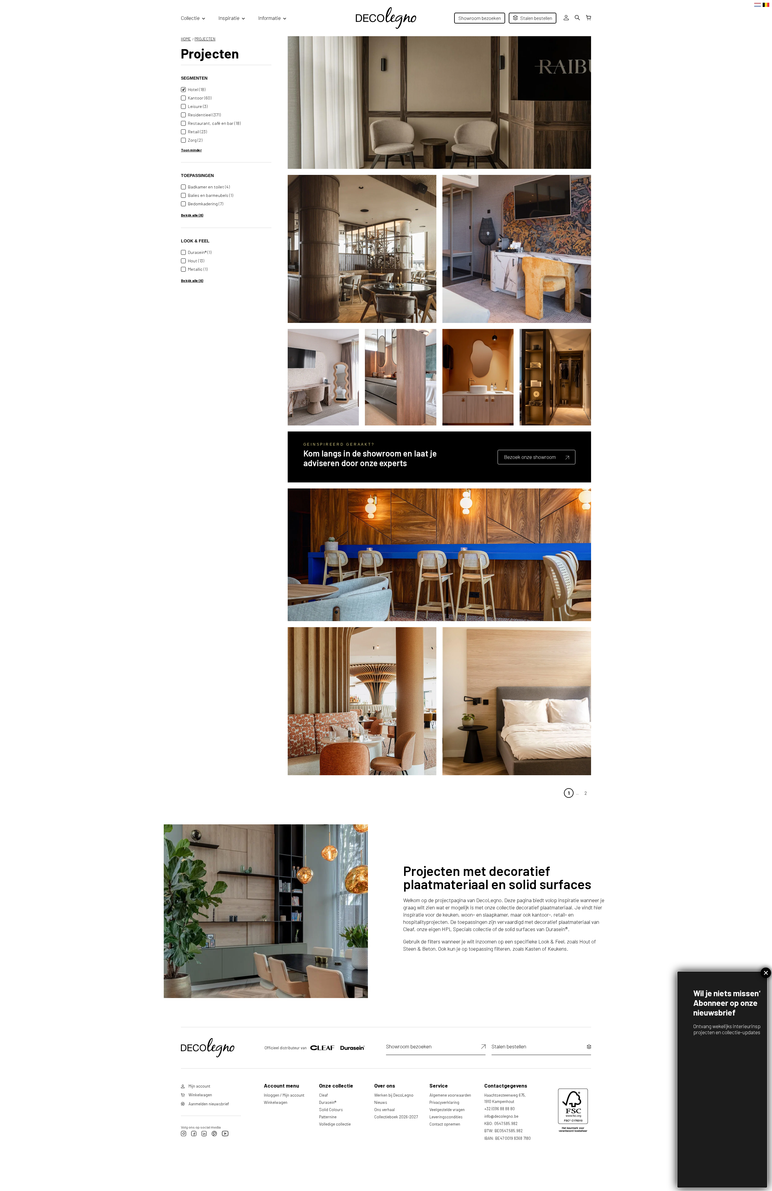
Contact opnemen (444, 1123)
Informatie (269, 17)
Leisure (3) (197, 106)
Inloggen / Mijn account (284, 1095)
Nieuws (380, 1102)
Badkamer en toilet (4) (209, 186)
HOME (186, 38)
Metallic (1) (197, 269)
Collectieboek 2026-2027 (396, 1116)
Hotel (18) (196, 89)
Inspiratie (228, 17)
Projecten (205, 38)
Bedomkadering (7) (205, 203)
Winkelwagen (275, 1102)
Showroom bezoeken (479, 18)
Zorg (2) (195, 140)
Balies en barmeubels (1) (210, 195)
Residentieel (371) (204, 114)
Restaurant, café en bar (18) (214, 123)
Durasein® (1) (199, 252)
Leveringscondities (446, 1116)
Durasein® (327, 1102)
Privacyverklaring (444, 1102)
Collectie (190, 17)
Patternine (328, 1116)
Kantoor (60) (199, 97)
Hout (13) (196, 260)
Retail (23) (197, 131)
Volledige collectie (335, 1123)
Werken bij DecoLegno (393, 1095)
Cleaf (323, 1095)
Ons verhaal (384, 1109)
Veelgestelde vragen (447, 1109)
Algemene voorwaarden (450, 1095)
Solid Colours (331, 1109)
